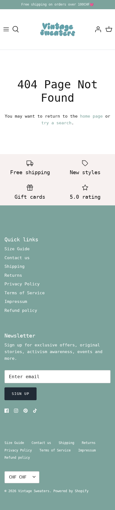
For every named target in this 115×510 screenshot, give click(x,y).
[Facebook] (6, 411)
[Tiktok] (35, 411)
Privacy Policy (22, 283)
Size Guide (17, 248)
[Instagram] (16, 411)
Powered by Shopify (70, 491)
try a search (56, 122)
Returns (13, 275)
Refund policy (20, 310)
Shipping (14, 266)
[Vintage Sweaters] (57, 29)
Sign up (20, 394)
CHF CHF (18, 477)
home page (91, 116)
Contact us (17, 257)
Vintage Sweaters (33, 491)
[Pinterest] (25, 411)
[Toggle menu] (6, 29)
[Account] (96, 29)
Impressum (15, 301)
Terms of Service (24, 292)
